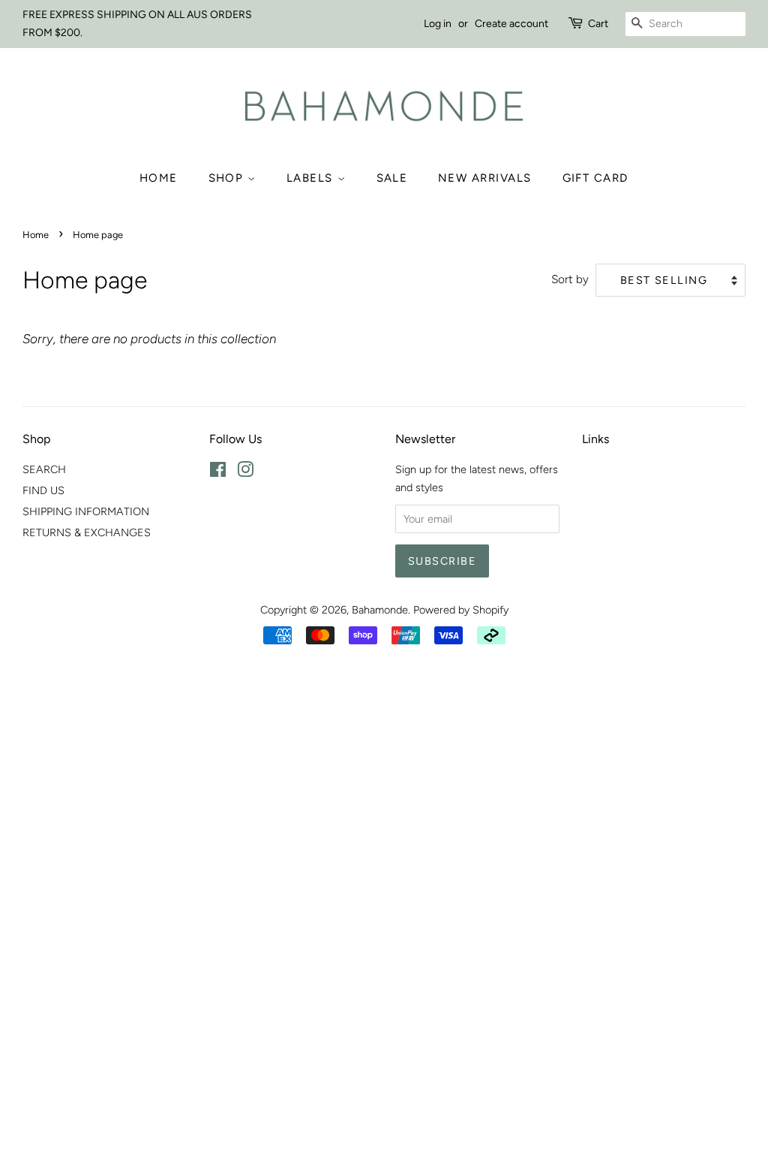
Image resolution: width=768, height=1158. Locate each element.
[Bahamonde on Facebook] (217, 472)
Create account (511, 23)
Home (159, 178)
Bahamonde (380, 610)
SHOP (228, 178)
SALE (392, 178)
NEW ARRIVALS (485, 178)
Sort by (570, 279)
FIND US (43, 490)
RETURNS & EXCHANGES (86, 532)
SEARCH (44, 469)
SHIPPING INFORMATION (85, 511)
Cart (598, 23)
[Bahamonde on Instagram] (245, 472)
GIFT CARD (595, 178)
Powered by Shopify (460, 610)
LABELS (312, 178)
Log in (438, 23)
